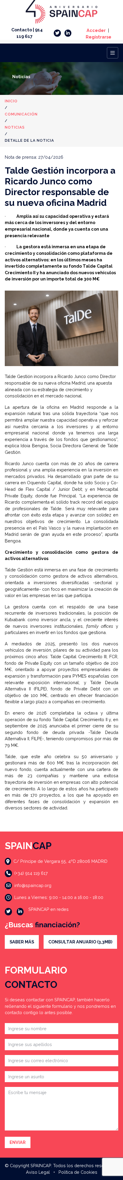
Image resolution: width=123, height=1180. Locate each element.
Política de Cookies (78, 1172)
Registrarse (98, 36)
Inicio (11, 101)
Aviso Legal (38, 1172)
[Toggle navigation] (112, 52)
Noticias (15, 127)
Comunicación (21, 114)
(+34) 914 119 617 (31, 873)
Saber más (22, 941)
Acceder (96, 30)
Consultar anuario (80, 941)
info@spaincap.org (32, 885)
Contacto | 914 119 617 (27, 33)
